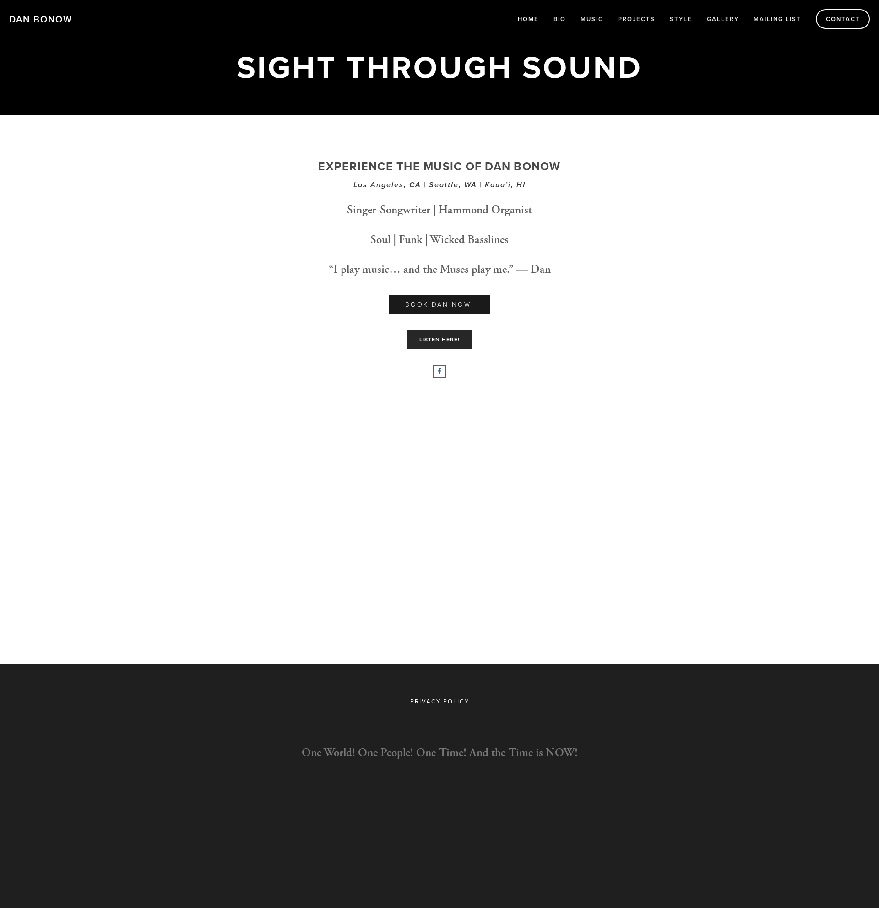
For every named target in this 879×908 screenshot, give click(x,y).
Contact (843, 19)
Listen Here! (439, 339)
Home (528, 19)
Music (592, 19)
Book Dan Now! (439, 304)
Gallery (723, 19)
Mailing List (777, 19)
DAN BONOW (40, 19)
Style (681, 19)
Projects (636, 19)
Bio (559, 19)
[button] (275, 448)
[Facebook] (439, 371)
